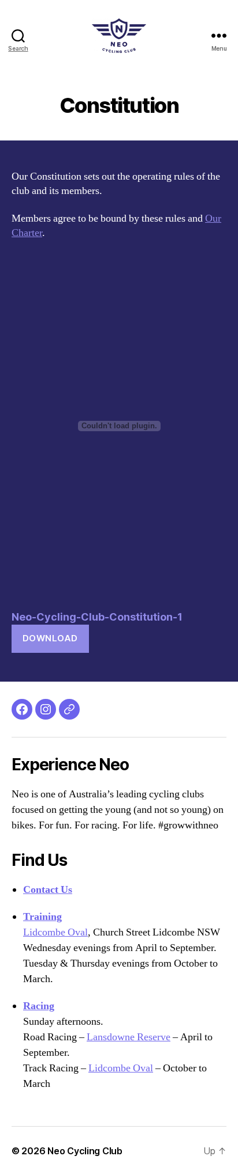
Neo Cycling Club (84, 1151)
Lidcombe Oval (55, 932)
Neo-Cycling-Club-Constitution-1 (97, 617)
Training (42, 916)
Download (50, 638)
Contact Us (47, 889)
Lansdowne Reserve (128, 1037)
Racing (38, 1006)
